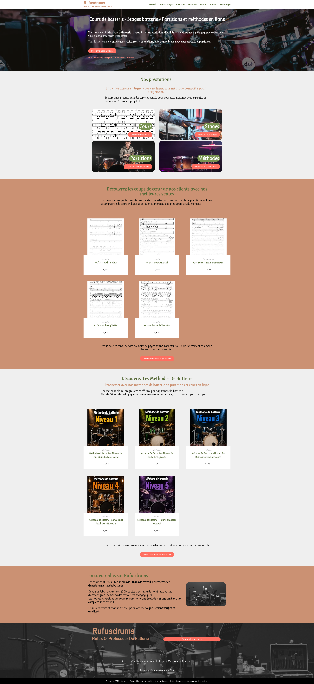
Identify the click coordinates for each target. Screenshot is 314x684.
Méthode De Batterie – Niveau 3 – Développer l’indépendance (208, 455)
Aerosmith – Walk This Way (157, 325)
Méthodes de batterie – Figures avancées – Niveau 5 (157, 521)
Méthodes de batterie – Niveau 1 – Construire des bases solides (105, 455)
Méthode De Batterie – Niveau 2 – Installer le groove (157, 455)
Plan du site (141, 681)
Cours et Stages (156, 661)
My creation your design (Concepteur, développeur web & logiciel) (181, 681)
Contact (187, 661)
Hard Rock (105, 259)
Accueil (126, 661)
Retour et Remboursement (154, 670)
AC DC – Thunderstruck (157, 262)
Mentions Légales (128, 681)
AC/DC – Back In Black (106, 262)
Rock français (208, 259)
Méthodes (174, 661)
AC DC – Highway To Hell (106, 325)
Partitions (139, 661)
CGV (172, 670)
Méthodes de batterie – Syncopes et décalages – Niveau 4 (106, 521)
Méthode (106, 450)
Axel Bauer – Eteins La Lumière (208, 262)
